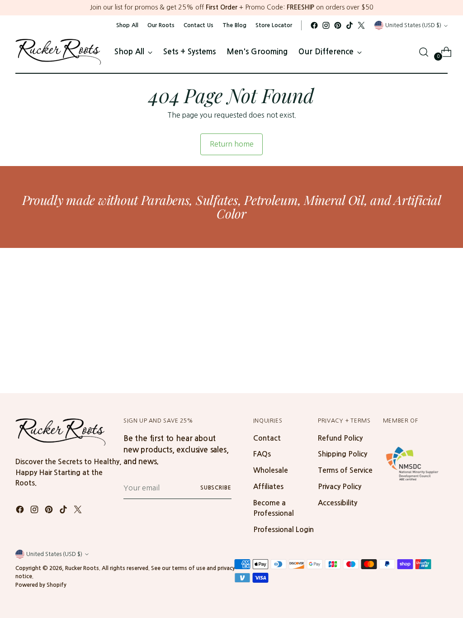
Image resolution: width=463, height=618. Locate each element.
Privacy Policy (339, 486)
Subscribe (216, 487)
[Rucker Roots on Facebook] (314, 25)
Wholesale (270, 470)
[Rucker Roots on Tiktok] (349, 25)
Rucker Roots (82, 568)
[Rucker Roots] (58, 52)
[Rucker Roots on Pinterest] (338, 25)
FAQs (262, 454)
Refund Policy (340, 438)
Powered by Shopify (40, 585)
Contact (267, 438)
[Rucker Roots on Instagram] (326, 25)
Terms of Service (345, 470)
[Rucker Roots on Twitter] (361, 25)
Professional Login (283, 529)
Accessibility (337, 502)
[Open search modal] (424, 52)
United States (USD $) (413, 25)
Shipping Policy (342, 454)
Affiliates (268, 486)
